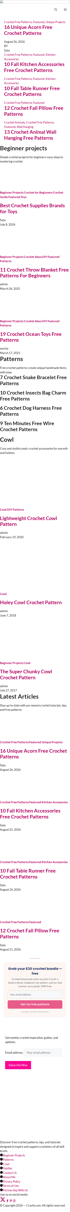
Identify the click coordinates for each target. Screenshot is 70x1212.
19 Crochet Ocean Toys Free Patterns (31, 337)
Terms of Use (11, 1186)
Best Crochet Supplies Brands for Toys (32, 208)
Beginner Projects (11, 192)
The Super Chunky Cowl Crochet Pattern (26, 674)
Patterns (5, 261)
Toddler (8, 1168)
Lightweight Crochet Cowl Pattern (28, 521)
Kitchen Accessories (55, 802)
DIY (44, 257)
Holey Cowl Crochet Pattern (31, 602)
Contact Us (10, 1173)
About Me (9, 1177)
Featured (39, 54)
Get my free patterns (35, 1004)
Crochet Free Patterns (18, 54)
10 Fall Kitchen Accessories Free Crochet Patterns (34, 67)
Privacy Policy (11, 1181)
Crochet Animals (14, 122)
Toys (24, 197)
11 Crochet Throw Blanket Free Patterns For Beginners (34, 273)
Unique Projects (52, 742)
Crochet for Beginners (38, 192)
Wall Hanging (25, 127)
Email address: (14, 1052)
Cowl (3, 509)
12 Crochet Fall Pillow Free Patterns (33, 111)
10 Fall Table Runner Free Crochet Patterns (32, 91)
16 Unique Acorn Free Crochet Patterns (33, 754)
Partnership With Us (15, 1190)
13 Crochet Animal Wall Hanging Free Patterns (30, 135)
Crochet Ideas (33, 257)
